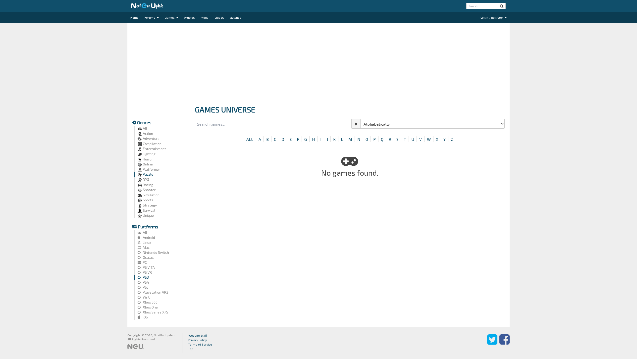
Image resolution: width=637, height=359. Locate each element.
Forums (150, 17)
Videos (219, 17)
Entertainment (154, 149)
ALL (249, 139)
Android (148, 237)
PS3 (145, 277)
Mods (205, 17)
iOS (145, 317)
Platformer (151, 169)
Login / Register (492, 17)
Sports (148, 200)
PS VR (147, 272)
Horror (147, 159)
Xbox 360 (150, 302)
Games (170, 17)
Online (147, 164)
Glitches (235, 17)
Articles (189, 17)
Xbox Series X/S (155, 312)
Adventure (150, 138)
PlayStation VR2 (155, 292)
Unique (148, 215)
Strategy (149, 205)
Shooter (149, 190)
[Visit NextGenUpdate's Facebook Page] (504, 343)
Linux (146, 242)
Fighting (149, 154)
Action (147, 133)
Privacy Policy (197, 340)
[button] (502, 6)
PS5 (145, 287)
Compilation (151, 144)
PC (144, 262)
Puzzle (147, 174)
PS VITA (148, 267)
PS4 (145, 282)
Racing (147, 185)
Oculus (148, 257)
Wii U (146, 297)
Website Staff (197, 335)
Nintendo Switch (155, 252)
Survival (148, 210)
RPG (145, 179)
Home (134, 17)
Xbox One (150, 307)
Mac (146, 247)
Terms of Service (200, 344)
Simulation (150, 195)
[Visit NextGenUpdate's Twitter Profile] (492, 343)
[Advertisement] (318, 63)
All (144, 128)
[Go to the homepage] (147, 6)
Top (190, 349)
